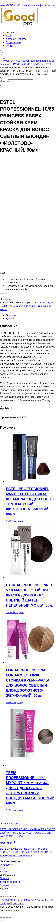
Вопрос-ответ (13, 42)
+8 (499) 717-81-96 (10, 5)
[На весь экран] (4, 917)
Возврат (4, 885)
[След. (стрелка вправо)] (4, 921)
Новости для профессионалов (38, 5)
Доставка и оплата (16, 39)
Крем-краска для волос (22, 306)
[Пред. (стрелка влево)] (1, 921)
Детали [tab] (10, 318)
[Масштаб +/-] (1, 917)
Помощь (4, 878)
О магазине (6, 864)
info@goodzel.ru (15, 903)
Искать (4, 81)
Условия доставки (10, 881)
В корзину (5, 298)
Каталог (10, 32)
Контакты (11, 45)
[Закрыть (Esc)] (10, 917)
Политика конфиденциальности (16, 911)
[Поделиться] (7, 917)
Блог (8, 35)
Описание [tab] (11, 315)
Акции (3, 871)
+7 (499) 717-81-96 (10, 900)
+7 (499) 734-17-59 (10, 60)
